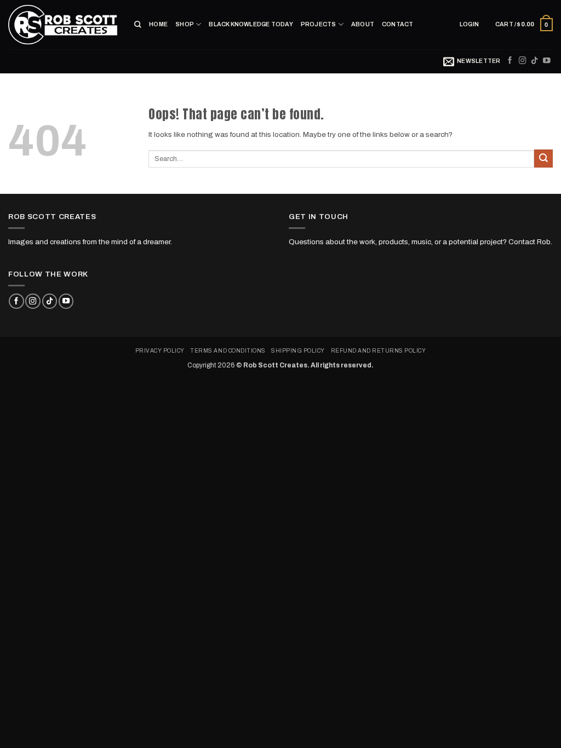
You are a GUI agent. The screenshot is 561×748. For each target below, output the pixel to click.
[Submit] (543, 158)
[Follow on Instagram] (522, 61)
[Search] (137, 24)
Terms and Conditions (227, 351)
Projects (318, 24)
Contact (398, 24)
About (362, 24)
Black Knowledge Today (251, 24)
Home (158, 24)
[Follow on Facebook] (510, 61)
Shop (184, 24)
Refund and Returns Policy (378, 351)
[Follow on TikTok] (535, 61)
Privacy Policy (160, 351)
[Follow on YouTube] (547, 61)
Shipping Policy (298, 351)
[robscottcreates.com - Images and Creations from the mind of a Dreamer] (63, 24)
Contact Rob (529, 242)
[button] (469, 24)
